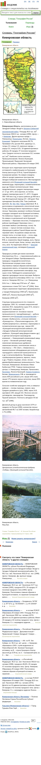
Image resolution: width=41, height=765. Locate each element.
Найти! (35, 13)
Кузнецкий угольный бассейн (25, 182)
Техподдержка (15, 721)
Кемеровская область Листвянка (15, 697)
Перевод (16, 42)
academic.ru (9, 3)
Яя (11, 204)
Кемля (34, 542)
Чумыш (23, 204)
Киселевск (6, 372)
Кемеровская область (11, 601)
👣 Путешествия (5, 725)
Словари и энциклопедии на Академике (19, 8)
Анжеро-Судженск (33, 372)
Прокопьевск (17, 139)
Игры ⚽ (29, 27)
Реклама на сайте (24, 721)
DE (29, 2)
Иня (17, 204)
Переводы (30, 23)
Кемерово (7, 136)
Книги (11, 27)
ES (34, 2)
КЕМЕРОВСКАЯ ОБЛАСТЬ (12, 564)
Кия (14, 204)
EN (25, 2)
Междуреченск (14, 374)
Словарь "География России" (20, 19)
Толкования (11, 23)
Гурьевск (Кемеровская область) (15, 706)
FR (38, 2)
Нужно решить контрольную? (24, 538)
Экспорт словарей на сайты (9, 728)
